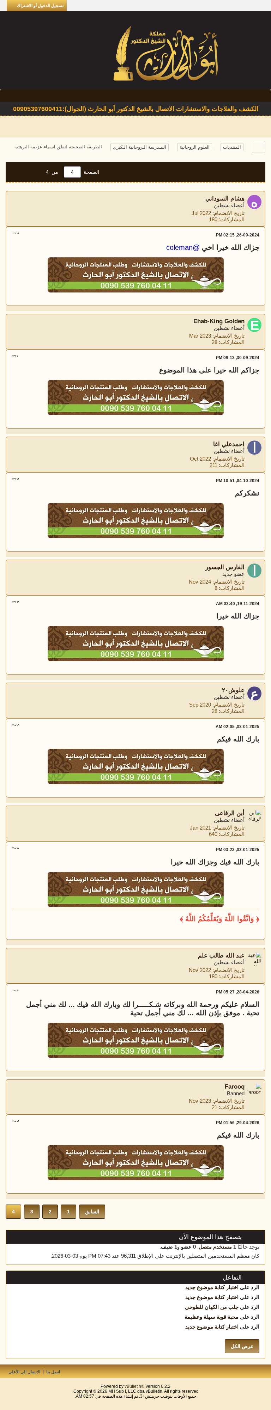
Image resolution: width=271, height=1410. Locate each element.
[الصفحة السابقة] (34, 172)
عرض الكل (242, 1346)
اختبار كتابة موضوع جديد (212, 1287)
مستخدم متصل (215, 1247)
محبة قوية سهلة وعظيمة (212, 1317)
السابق (92, 1211)
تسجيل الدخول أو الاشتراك (40, 5)
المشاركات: (232, 219)
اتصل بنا (53, 1371)
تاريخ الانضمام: (228, 213)
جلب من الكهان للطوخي (212, 1307)
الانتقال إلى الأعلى (24, 1371)
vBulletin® (134, 1386)
